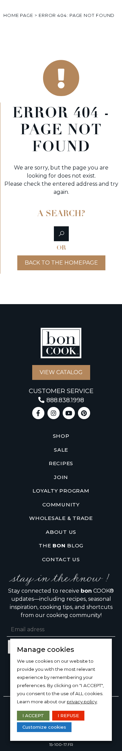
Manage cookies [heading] (45, 649)
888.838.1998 (65, 400)
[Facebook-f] (38, 413)
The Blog (61, 545)
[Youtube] (69, 413)
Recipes (61, 463)
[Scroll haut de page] (10, 15)
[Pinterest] (84, 413)
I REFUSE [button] (68, 715)
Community (61, 504)
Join (61, 477)
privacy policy (82, 701)
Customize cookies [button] (44, 727)
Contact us (61, 559)
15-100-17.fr (61, 744)
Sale (61, 450)
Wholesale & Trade (61, 518)
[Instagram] (53, 413)
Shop (61, 436)
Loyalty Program (61, 490)
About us (61, 532)
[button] (61, 233)
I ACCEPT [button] (33, 715)
